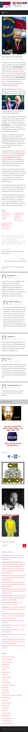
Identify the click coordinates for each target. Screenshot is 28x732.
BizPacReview (5, 664)
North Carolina (14, 243)
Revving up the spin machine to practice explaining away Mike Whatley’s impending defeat (13, 564)
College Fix (5, 680)
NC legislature (13, 238)
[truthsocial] (9, 456)
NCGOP (11, 240)
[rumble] (19, 456)
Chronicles (5, 675)
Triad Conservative (7, 718)
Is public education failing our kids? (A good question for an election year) (13, 609)
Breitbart (4, 669)
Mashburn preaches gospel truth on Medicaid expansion (6, 224)
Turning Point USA (7, 721)
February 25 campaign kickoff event (11, 83)
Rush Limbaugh (6, 713)
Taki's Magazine (6, 715)
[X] (12, 456)
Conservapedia (6, 682)
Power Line (5, 710)
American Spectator (7, 659)
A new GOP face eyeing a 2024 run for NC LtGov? (7, 214)
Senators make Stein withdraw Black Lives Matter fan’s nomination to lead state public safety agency (13, 616)
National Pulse (6, 705)
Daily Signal (5, 687)
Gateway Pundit (6, 698)
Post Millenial (5, 708)
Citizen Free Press (6, 677)
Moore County (5, 238)
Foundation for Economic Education (12, 695)
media (8, 243)
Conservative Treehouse (8, 685)
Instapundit (5, 700)
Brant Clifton (21, 59)
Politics (15, 240)
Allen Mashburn (8, 236)
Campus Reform (6, 672)
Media (22, 236)
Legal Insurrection (7, 703)
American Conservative (8, 657)
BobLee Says (5, 667)
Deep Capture (5, 690)
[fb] (15, 456)
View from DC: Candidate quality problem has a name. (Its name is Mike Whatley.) (13, 557)
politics (20, 243)
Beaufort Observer (7, 662)
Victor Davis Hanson (7, 723)
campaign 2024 (16, 236)
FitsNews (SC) (5, 692)
